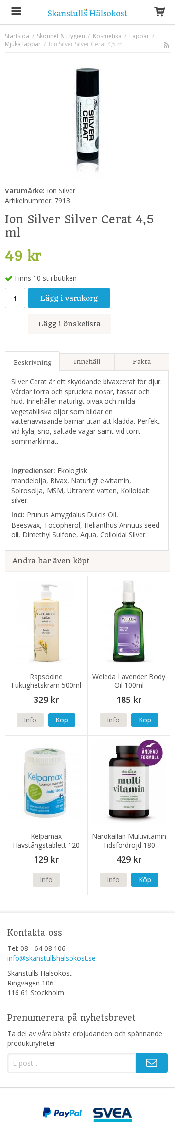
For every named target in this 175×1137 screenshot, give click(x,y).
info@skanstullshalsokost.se (51, 958)
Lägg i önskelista (69, 324)
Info (30, 719)
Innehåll (87, 361)
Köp (61, 719)
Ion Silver (40, 190)
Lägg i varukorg (69, 298)
